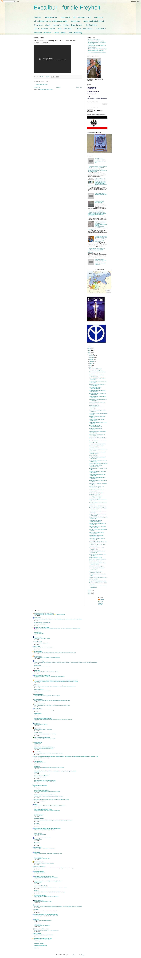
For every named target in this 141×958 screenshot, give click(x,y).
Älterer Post (79, 87)
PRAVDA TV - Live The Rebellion (41, 627)
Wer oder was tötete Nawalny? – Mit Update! (43, 729)
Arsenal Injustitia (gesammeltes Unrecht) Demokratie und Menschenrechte (51, 799)
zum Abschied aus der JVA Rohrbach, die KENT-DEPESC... (97, 563)
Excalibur (102, 599)
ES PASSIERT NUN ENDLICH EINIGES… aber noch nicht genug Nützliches (49, 676)
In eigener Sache (37, 743)
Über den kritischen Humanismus (40, 824)
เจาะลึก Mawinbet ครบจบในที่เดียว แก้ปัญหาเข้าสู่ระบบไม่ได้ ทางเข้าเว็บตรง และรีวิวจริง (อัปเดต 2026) (54, 686)
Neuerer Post (37, 87)
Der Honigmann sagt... (39, 871)
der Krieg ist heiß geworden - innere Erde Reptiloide (97, 551)
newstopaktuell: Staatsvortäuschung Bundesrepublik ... (97, 403)
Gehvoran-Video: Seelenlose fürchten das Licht (43, 748)
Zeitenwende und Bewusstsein (41, 929)
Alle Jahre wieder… (38, 839)
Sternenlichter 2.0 (38, 761)
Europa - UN (65, 17)
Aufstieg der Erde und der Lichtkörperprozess (45, 780)
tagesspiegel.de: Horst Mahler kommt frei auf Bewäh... (97, 432)
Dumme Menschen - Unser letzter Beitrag (42, 939)
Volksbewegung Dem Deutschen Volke (43, 938)
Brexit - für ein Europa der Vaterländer (97, 559)
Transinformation (38, 742)
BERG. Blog (37, 670)
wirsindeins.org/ (38, 641)
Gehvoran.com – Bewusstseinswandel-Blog (44, 747)
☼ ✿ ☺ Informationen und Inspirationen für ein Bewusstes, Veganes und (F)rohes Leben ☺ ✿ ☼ (56, 680)
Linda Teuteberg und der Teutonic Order (97, 45)
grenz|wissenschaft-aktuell (40, 785)
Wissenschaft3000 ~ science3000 (42, 675)
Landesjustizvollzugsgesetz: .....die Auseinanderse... (97, 490)
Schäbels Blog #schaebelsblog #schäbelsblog (45, 795)
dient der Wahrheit (93, 579)
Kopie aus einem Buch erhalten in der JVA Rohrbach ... (97, 394)
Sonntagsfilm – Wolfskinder (39, 872)
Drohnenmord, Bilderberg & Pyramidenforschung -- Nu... (96, 369)
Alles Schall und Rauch (39, 704)
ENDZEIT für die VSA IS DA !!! (40, 834)
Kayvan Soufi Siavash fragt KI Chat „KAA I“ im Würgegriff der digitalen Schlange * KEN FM (52, 700)
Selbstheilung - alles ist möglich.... (96, 566)
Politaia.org (36, 723)
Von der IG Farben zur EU (95, 498)
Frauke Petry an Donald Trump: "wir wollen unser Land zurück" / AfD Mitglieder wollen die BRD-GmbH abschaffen (96, 250)
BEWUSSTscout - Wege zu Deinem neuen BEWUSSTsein (47, 828)
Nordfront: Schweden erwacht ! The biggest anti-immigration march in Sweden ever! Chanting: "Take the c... (100, 262)
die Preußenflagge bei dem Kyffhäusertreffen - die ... (95, 388)
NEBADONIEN (37, 933)
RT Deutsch (37, 684)
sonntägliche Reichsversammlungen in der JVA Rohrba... (98, 400)
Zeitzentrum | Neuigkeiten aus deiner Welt (44, 876)
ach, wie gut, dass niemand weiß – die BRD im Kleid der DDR (46, 915)
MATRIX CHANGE (38, 699)
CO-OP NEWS (37, 617)
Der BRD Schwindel (38, 814)
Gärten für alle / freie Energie (94, 21)
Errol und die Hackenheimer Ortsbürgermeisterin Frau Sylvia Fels (96, 40)
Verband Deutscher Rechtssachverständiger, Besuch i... (97, 443)
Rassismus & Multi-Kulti (42, 33)
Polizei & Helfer (60, 33)
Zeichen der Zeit (38, 637)
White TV (36, 948)
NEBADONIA (37, 646)
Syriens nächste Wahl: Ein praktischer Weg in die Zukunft (45, 910)
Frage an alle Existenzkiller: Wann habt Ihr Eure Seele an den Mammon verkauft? (50, 887)
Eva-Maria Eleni (38, 656)
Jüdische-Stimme (38, 732)
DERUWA (36, 909)
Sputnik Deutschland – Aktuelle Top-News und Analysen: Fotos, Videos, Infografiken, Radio (55, 771)
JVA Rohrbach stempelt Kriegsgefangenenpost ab (95, 495)
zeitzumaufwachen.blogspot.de (41, 790)
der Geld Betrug (91, 25)
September (92, 361)
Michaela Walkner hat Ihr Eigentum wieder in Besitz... (97, 420)
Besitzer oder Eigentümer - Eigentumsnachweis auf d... (96, 426)
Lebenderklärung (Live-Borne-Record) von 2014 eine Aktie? (46, 877)
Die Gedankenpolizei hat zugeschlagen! (42, 925)
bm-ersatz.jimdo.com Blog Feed (41, 775)
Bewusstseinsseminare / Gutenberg (96, 50)
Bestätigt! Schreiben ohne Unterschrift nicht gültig (44, 710)
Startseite (37, 17)
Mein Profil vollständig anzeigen (100, 603)
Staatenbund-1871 (92, 47)
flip (34, 786)
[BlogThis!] (54, 77)
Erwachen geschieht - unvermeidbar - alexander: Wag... (97, 372)
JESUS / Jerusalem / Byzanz (44, 29)
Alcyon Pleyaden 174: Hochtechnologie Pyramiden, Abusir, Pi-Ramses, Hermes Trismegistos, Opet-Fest (55, 652)
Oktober (91, 359)
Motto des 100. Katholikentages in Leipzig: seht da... (96, 533)
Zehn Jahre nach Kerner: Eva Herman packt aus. (44, 863)
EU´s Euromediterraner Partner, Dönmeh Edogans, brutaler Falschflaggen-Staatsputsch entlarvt (53, 820)
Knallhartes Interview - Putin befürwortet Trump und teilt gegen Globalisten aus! (49, 805)
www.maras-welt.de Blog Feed (41, 885)
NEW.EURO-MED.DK (39, 818)
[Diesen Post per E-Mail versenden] (52, 77)
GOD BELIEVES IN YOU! (39, 633)
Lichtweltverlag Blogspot (40, 895)
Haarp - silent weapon (84, 29)
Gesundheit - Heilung (41, 25)
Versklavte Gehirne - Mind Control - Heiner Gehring (97, 568)
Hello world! (36, 714)
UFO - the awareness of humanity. (42, 737)
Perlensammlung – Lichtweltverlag (42, 622)
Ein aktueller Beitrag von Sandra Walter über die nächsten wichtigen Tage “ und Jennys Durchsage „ (54, 867)
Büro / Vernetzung (75, 33)
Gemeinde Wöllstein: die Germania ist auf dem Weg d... (97, 397)
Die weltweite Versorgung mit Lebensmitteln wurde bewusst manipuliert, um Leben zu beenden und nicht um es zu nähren (58, 906)
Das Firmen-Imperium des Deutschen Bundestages (46, 914)
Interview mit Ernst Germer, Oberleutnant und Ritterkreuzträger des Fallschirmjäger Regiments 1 (53, 719)
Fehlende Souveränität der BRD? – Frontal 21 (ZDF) (44, 829)
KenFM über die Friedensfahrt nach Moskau (43, 901)
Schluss (35, 844)
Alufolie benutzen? (37, 882)
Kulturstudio (37, 852)
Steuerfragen (75, 21)
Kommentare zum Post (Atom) (45, 89)
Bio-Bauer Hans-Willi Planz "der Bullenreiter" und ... (96, 446)
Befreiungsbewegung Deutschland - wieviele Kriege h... (97, 435)
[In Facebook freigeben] (57, 77)
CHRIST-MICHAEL (38, 857)
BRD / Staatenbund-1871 (82, 17)
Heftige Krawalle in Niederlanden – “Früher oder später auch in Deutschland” (49, 767)
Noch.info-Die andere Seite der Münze (43, 809)
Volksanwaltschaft (50, 17)
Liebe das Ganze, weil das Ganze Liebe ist (44, 613)
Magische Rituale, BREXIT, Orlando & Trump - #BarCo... (97, 527)
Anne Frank (98, 17)
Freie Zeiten (37, 842)
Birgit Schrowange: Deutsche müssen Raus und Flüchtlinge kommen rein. (100, 160)
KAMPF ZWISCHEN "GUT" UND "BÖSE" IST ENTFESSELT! (46, 896)
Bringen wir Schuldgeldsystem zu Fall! (97, 581)
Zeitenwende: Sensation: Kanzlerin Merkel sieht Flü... (97, 539)
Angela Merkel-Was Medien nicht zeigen (98, 463)
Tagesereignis (37, 728)
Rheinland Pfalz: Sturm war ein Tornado (42, 638)
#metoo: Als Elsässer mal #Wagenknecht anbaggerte (44, 848)
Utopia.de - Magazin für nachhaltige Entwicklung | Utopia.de (48, 881)
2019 (89, 348)
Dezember (91, 355)
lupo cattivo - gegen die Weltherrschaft (43, 718)
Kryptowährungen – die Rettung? (40, 724)
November (91, 357)
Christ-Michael (37, 665)
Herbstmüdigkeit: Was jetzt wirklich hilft (42, 643)
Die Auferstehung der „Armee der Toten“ (42, 858)
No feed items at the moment (40, 777)
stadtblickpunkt (37, 713)
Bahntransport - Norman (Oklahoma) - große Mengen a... (97, 391)
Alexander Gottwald (38, 689)
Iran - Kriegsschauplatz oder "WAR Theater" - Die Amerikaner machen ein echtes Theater (52, 705)
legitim (35, 804)
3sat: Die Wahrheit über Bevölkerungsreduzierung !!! (101, 194)
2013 (89, 593)
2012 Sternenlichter (38, 900)
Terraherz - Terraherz (39, 943)
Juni (90, 367)
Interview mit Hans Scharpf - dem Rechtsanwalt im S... (96, 487)
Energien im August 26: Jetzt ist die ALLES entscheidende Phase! (47, 657)
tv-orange (36, 823)
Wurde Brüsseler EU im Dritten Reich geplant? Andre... (97, 545)
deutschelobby (37, 751)
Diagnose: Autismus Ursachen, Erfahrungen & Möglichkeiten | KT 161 (48, 853)
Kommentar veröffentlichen (42, 84)
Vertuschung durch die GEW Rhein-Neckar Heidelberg (45, 733)
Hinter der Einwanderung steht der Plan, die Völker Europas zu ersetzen (48, 753)
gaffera (73, 954)
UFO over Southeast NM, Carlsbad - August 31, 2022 (44, 738)
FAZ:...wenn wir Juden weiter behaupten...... (99, 202)
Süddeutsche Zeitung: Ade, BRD (96, 493)
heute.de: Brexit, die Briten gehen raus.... (98, 577)
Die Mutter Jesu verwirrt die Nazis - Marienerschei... (97, 375)
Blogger (83, 954)
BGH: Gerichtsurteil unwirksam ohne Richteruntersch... (97, 385)
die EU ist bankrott (93, 455)
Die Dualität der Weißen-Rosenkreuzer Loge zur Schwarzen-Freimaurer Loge (49, 891)
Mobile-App (36, 772)
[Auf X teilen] (55, 77)
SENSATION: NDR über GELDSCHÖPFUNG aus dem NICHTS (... (96, 407)
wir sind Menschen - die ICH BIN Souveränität (50, 21)
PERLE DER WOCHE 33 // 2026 (40, 623)
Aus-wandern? (37, 924)
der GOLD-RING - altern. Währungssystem (97, 48)
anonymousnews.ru (38, 694)
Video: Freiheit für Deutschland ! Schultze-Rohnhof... (96, 536)
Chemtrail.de (37, 905)
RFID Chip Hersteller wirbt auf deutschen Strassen (95, 466)
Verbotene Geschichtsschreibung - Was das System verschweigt (47, 791)
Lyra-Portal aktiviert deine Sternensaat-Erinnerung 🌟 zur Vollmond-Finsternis (49, 614)
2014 (89, 592)
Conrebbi (36, 919)
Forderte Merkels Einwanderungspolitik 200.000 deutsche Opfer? (47, 695)
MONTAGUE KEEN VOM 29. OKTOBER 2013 (43, 934)
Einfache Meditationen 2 (39, 866)
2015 (89, 590)
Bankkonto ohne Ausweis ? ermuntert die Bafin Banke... (97, 452)
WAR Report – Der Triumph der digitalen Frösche (44, 647)
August (91, 363)
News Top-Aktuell (38, 708)
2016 (89, 354)
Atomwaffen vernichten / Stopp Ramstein (67, 25)
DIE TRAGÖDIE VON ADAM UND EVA (42, 666)
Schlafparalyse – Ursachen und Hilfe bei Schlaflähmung (45, 781)
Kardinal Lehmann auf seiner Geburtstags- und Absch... (95, 521)
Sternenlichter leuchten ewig (39, 762)
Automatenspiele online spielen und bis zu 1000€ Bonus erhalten (47, 810)
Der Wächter (37, 766)
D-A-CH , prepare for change (95, 557)
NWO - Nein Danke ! (65, 29)
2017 (89, 352)
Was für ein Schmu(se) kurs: (40, 800)
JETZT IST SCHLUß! (38, 815)
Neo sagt (36, 890)
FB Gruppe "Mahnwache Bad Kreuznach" (97, 52)
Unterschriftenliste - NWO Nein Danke (97, 506)
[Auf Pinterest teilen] (58, 77)
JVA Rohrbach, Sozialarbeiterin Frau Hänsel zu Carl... (97, 478)
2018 (89, 350)
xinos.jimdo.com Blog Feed (40, 945)
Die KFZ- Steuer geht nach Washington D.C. (43, 920)
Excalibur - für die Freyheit (67, 7)
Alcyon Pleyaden (38, 651)
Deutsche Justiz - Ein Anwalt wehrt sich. (98, 441)
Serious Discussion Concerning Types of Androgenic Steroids (46, 930)
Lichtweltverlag (37, 632)
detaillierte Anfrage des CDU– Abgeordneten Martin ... (95, 571)
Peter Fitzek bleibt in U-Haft (95, 561)
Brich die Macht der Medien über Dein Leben (43, 690)
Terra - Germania (38, 833)
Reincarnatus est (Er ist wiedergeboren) (42, 757)
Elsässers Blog (37, 847)
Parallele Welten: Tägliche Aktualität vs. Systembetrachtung (46, 671)
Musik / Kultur (101, 29)
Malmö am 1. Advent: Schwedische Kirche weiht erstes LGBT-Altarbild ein (48, 796)
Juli (90, 365)
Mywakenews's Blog (39, 661)
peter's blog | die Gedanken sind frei (42, 838)
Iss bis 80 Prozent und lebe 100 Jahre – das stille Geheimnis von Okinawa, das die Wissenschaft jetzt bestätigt (56, 681)
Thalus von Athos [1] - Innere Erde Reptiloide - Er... (96, 548)
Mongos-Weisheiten (38, 862)
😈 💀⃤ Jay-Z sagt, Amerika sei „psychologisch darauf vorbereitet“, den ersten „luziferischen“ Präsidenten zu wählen (57, 628)
